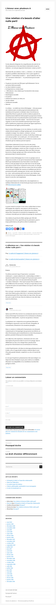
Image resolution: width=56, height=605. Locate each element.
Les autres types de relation (14, 484)
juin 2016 (9, 570)
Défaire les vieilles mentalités (24, 232)
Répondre (8, 302)
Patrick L (9, 232)
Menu (47, 9)
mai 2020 (9, 522)
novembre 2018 (11, 528)
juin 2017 (9, 549)
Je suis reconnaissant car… (14, 488)
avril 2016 (9, 574)
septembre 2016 (11, 564)
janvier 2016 (10, 579)
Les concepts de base (11, 590)
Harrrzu (9, 503)
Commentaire (9, 385)
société (7, 235)
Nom (7, 406)
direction (8, 234)
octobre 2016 (10, 562)
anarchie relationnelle (37, 232)
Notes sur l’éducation (13, 482)
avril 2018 (9, 531)
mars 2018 (9, 533)
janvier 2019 (10, 524)
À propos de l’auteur (11, 593)
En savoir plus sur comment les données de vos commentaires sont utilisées (23, 431)
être (11, 234)
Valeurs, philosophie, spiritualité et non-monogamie (21, 486)
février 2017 (10, 554)
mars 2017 (9, 552)
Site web (8, 419)
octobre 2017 (10, 543)
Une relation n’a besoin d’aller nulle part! (24, 501)
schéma (35, 234)
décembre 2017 (11, 539)
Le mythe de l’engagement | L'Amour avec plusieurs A (23, 253)
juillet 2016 (10, 568)
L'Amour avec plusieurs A (18, 8)
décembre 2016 (11, 558)
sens (38, 234)
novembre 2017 (11, 541)
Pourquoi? (22, 505)
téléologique (12, 235)
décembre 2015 (11, 581)
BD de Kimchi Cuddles (14, 184)
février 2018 (10, 535)
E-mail (8, 413)
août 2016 (9, 566)
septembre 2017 (11, 545)
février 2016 (10, 577)
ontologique (15, 234)
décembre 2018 (11, 526)
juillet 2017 (10, 547)
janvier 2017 (10, 556)
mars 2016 (9, 575)
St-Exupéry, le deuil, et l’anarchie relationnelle (19, 480)
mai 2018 (9, 529)
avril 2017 (9, 551)
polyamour (20, 234)
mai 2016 (9, 572)
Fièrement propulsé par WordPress (26, 601)
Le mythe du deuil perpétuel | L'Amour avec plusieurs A (24, 259)
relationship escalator (28, 234)
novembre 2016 (11, 560)
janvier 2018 (10, 537)
